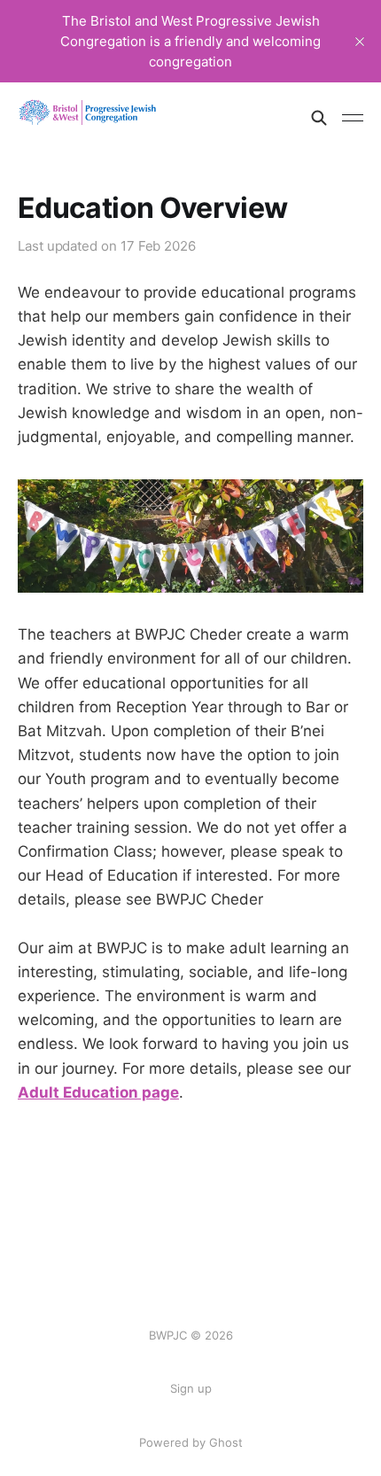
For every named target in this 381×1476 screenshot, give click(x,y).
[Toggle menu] (352, 118)
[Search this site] (319, 118)
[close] (360, 41)
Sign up (191, 1388)
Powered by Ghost (191, 1442)
